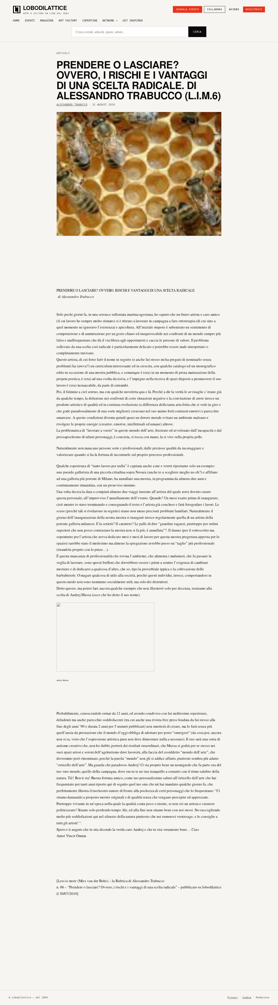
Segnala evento (187, 9)
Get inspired (133, 20)
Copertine (89, 20)
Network (108, 20)
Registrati (254, 9)
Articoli (63, 53)
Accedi (234, 9)
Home (16, 20)
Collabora (214, 9)
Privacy (232, 997)
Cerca (197, 31)
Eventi (30, 20)
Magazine (47, 20)
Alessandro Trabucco (71, 104)
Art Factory (68, 20)
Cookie (246, 997)
